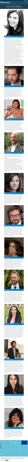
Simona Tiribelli (8, 324)
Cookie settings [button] (3, 460)
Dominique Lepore (8, 394)
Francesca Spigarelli (8, 119)
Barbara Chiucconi (8, 427)
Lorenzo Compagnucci (9, 359)
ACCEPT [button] (7, 460)
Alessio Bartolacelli (8, 225)
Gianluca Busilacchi (8, 86)
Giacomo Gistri (7, 289)
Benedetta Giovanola (8, 36)
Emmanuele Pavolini (8, 152)
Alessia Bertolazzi (8, 193)
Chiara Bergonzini (8, 257)
